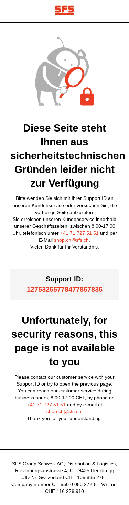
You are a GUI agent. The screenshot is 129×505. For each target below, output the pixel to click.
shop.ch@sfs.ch (71, 240)
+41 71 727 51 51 (79, 233)
